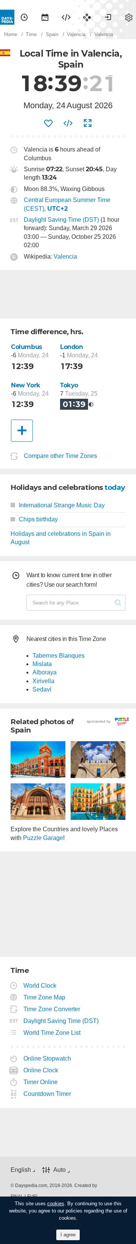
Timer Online (41, 1082)
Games (87, 17)
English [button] (21, 1170)
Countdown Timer (47, 1094)
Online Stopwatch (47, 1058)
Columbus (26, 346)
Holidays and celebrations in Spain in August (61, 537)
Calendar (45, 17)
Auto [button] (59, 1170)
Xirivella (43, 681)
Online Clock (41, 1070)
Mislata (42, 664)
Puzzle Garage (43, 838)
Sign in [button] (108, 17)
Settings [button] (129, 17)
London (71, 346)
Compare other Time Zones (60, 456)
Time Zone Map (44, 997)
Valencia (65, 256)
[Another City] (22, 431)
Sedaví (41, 689)
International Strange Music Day (62, 505)
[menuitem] (24, 17)
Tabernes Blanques (58, 655)
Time (24, 17)
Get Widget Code (68, 123)
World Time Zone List (52, 1032)
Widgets (66, 17)
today (115, 487)
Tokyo (69, 385)
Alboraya (44, 672)
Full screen (87, 123)
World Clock (40, 985)
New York (25, 385)
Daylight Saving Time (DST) (61, 219)
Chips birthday (38, 519)
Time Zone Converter (52, 1009)
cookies (55, 1203)
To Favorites (48, 123)
